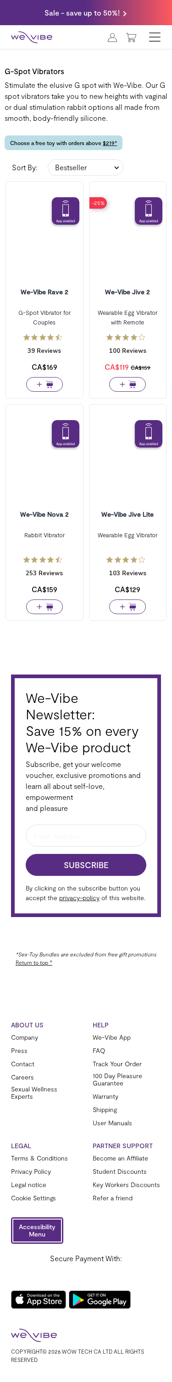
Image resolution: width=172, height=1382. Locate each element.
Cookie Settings (33, 1198)
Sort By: (25, 167)
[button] (37, 1230)
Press (19, 1050)
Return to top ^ (34, 962)
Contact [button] (22, 1064)
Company (24, 1037)
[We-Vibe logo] (31, 37)
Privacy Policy (31, 1171)
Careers (22, 1077)
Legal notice (28, 1184)
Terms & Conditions (39, 1158)
